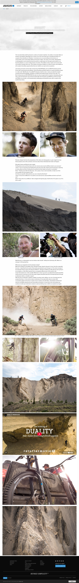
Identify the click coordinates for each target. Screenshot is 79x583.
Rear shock (12, 562)
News (41, 560)
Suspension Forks (13, 560)
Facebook (42, 564)
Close (77, 2)
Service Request (28, 566)
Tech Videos (27, 567)
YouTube (41, 562)
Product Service (28, 564)
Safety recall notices (29, 569)
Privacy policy (69, 577)
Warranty (27, 568)
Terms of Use (62, 577)
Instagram (42, 563)
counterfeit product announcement (44, 2)
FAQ (25, 562)
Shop (61, 5)
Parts (11, 564)
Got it (72, 581)
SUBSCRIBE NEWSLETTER (60, 566)
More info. (21, 581)
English (69, 5)
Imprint (74, 577)
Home (4, 8)
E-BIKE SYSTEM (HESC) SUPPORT (30, 563)
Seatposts (12, 563)
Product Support (28, 560)
